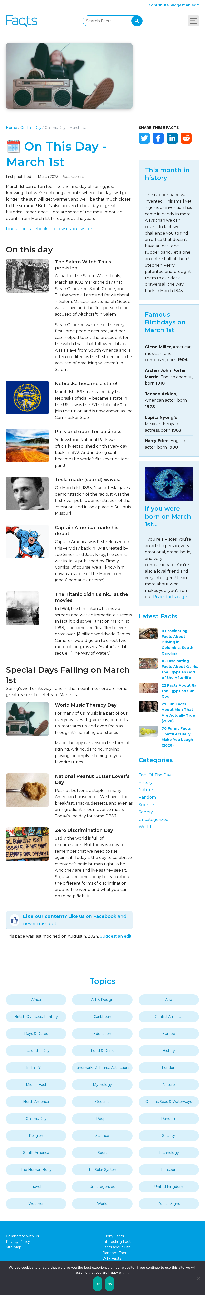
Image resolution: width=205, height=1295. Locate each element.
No (110, 1284)
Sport (102, 1152)
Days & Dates (36, 1033)
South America (36, 1152)
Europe (168, 1033)
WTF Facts (111, 1258)
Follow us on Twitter (72, 228)
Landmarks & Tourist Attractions (102, 1067)
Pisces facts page (170, 596)
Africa (36, 999)
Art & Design (102, 999)
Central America (169, 1016)
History (146, 782)
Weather (36, 1203)
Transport (169, 1169)
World (145, 826)
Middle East (36, 1084)
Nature (146, 789)
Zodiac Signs (169, 1203)
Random (147, 797)
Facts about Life (116, 1247)
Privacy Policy (18, 1241)
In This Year (36, 1067)
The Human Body (36, 1169)
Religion (36, 1135)
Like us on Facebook (92, 916)
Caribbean (102, 1016)
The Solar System (102, 1169)
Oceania (102, 1101)
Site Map (14, 1247)
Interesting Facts (117, 1241)
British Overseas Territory (36, 1016)
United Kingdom (168, 1186)
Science (146, 804)
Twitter (144, 138)
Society (146, 812)
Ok (98, 1284)
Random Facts (115, 1253)
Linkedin (172, 138)
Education (102, 1033)
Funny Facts (113, 1236)
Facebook (158, 138)
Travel (36, 1186)
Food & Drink (102, 1050)
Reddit (186, 138)
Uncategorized (154, 819)
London (169, 1067)
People (102, 1118)
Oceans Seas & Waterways (169, 1101)
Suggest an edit (184, 5)
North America (36, 1101)
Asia (168, 999)
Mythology (102, 1084)
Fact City (22, 21)
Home (11, 127)
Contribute (159, 5)
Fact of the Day (155, 775)
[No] (198, 1278)
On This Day (31, 127)
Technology (169, 1152)
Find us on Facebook (27, 228)
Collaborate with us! (23, 1236)
